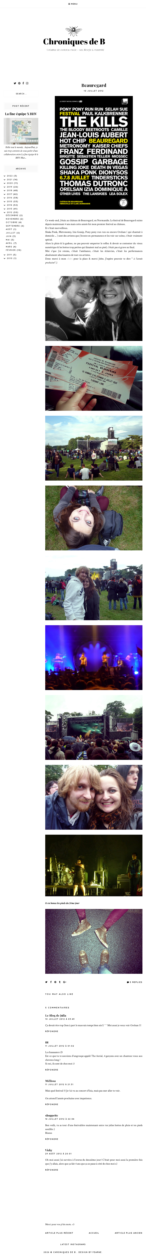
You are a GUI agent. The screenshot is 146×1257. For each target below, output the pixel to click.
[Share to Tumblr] (60, 982)
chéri (69, 258)
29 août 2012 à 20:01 (58, 1154)
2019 (10, 187)
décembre (12, 215)
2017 (10, 194)
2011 (10, 255)
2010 (10, 258)
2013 (10, 209)
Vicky (48, 1150)
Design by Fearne (90, 1252)
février (11, 250)
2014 (10, 205)
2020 (10, 183)
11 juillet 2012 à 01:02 (59, 1046)
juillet (11, 233)
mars (9, 247)
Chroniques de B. (65, 1252)
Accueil (94, 1233)
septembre (13, 226)
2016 (10, 198)
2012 (10, 212)
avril (10, 243)
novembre (13, 219)
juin (9, 236)
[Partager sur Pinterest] (55, 982)
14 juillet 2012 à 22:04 (59, 1119)
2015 (10, 201)
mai (8, 240)
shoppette (51, 1115)
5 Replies (136, 982)
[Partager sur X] (46, 982)
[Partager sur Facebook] (51, 982)
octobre (12, 222)
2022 (10, 176)
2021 (10, 179)
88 (46, 1042)
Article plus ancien (128, 1233)
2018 (10, 190)
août (9, 229)
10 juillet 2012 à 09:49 (60, 1019)
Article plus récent (59, 1233)
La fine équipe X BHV (21, 114)
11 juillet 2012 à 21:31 (59, 1084)
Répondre (51, 1031)
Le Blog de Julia (55, 1015)
